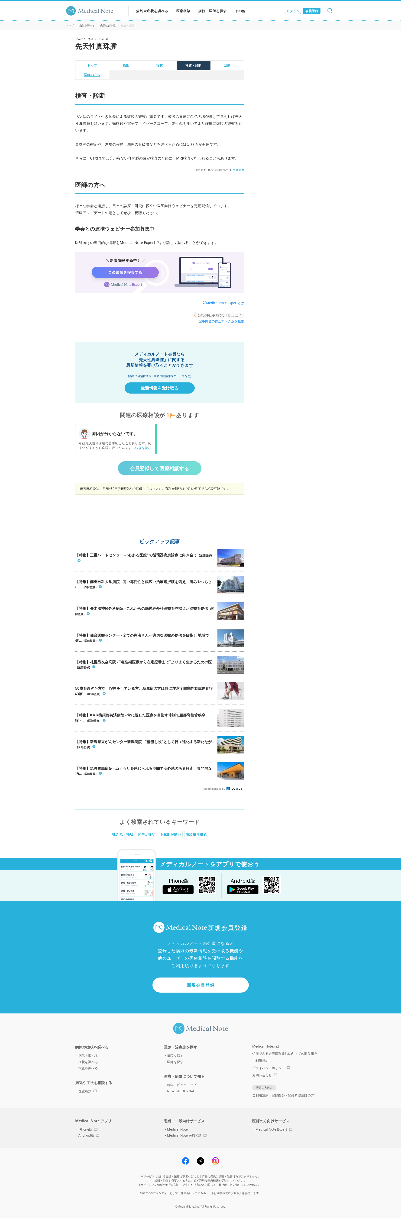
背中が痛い (147, 834)
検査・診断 (193, 65)
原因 (126, 65)
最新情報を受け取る (159, 388)
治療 (227, 65)
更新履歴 (238, 170)
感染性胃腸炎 (196, 834)
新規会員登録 (201, 985)
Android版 (86, 1135)
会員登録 (311, 11)
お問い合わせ (262, 1075)
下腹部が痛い (170, 834)
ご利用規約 (260, 1060)
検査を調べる (88, 1068)
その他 (240, 11)
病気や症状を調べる (152, 11)
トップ (70, 25)
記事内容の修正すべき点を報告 (221, 321)
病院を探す (175, 1055)
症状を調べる (88, 1062)
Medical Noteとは (265, 1046)
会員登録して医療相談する (159, 468)
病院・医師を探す (212, 11)
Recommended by (214, 788)
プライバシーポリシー (268, 1068)
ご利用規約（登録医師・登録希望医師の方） (284, 1095)
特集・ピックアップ (181, 1085)
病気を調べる (87, 25)
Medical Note (177, 1129)
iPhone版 (85, 1129)
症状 (159, 65)
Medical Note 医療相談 (184, 1135)
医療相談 (183, 11)
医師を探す (175, 1062)
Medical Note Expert (271, 1129)
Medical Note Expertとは (225, 303)
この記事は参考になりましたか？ (219, 315)
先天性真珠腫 (108, 25)
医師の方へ (92, 75)
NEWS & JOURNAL (181, 1091)
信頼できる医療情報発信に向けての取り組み (284, 1053)
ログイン (293, 11)
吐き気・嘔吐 (123, 834)
